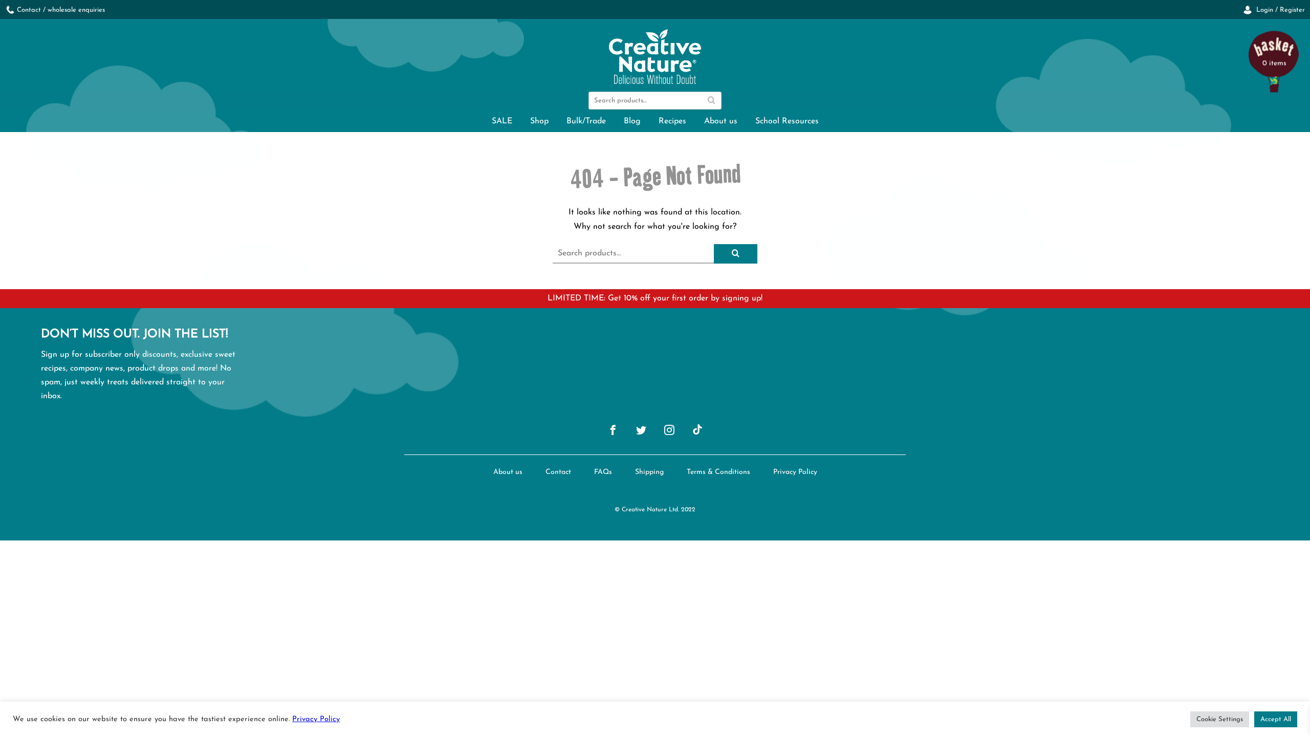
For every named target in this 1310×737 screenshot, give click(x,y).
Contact (558, 472)
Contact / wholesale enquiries (61, 10)
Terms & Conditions (718, 472)
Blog (632, 121)
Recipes (672, 121)
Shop (539, 121)
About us (720, 121)
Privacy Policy (795, 472)
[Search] (711, 100)
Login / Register (1279, 10)
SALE (502, 121)
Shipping (649, 472)
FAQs (603, 472)
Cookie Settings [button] (1219, 719)
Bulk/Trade (586, 121)
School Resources (787, 121)
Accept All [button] (1275, 719)
